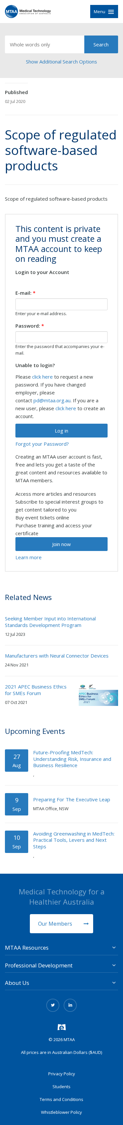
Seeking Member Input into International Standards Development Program (50, 621)
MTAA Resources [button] (27, 947)
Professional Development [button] (38, 965)
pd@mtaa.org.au (52, 400)
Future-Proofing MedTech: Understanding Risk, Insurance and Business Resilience (72, 758)
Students (61, 1086)
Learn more (28, 557)
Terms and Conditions (61, 1099)
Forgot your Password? (42, 443)
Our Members (55, 923)
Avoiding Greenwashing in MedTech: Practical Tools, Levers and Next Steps (73, 840)
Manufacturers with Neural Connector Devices (57, 655)
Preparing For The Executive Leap (71, 799)
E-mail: (25, 292)
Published (16, 92)
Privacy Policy (61, 1074)
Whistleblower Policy (61, 1112)
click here (42, 376)
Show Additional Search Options (61, 61)
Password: (29, 325)
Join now (61, 544)
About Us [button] (17, 983)
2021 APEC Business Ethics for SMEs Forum (36, 689)
